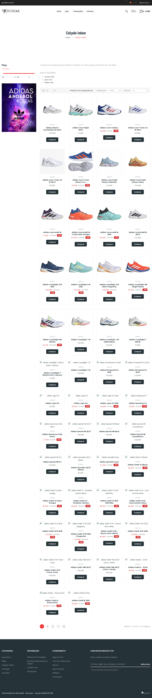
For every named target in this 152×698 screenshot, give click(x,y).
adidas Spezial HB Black (109, 431)
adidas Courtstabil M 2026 (109, 233)
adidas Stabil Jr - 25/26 (137, 567)
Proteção (5, 669)
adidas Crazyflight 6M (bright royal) (137, 285)
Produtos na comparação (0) (81, 90)
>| (64, 626)
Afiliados (55, 673)
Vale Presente (58, 669)
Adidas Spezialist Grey (109, 462)
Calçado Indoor (80, 37)
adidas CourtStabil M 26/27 (138, 233)
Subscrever (145, 664)
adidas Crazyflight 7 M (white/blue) (109, 341)
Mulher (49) (49, 82)
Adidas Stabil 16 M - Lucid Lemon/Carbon (138, 502)
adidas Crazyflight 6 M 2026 (52, 285)
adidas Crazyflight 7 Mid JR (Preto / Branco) (52, 374)
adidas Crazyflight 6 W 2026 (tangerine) (109, 285)
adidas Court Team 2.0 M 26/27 (137, 129)
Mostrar (127, 90)
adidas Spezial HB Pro (52, 462)
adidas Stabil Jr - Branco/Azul (52, 601)
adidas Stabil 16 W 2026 (138, 531)
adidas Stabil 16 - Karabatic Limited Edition (80, 502)
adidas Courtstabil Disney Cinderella (109, 181)
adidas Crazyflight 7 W (80, 370)
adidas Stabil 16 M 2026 (52, 531)
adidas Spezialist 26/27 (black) (81, 469)
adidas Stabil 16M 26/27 (81, 567)
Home (68, 37)
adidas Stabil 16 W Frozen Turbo (52, 571)
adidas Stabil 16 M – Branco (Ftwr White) (109, 532)
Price (4, 65)
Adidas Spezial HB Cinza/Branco (137, 435)
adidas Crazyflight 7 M (80, 340)
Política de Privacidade (36, 657)
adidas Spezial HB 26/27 (81, 431)
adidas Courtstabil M (52, 232)
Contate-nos (32, 667)
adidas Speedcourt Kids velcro (52, 435)
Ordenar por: (101, 90)
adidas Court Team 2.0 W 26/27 (52, 181)
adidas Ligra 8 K (52, 403)
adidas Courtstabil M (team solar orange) (81, 233)
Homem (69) (49, 77)
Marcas (55, 665)
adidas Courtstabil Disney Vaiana (138, 181)
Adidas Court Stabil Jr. (109, 128)
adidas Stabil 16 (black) (138, 465)
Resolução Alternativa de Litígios (37, 662)
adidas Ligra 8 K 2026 (109, 403)
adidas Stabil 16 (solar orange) (52, 502)
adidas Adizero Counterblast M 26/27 (52, 129)
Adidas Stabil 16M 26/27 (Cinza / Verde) (109, 568)
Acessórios (6, 657)
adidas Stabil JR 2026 (81, 600)
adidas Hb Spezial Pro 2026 (109, 371)
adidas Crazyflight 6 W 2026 (80, 285)
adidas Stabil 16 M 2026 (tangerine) (81, 535)
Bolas (4, 661)
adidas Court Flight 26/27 (81, 129)
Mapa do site (57, 657)
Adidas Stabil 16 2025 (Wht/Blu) (109, 502)
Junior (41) (48, 80)
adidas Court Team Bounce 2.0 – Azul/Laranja (81, 181)
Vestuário (6, 673)
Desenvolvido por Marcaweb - (13, 693)
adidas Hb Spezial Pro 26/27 (138, 371)
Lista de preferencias (61, 661)
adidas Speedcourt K (138, 403)
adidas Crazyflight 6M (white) (52, 341)
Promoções (57, 677)
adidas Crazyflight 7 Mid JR (137, 341)
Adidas (52, 125)
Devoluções (32, 671)
